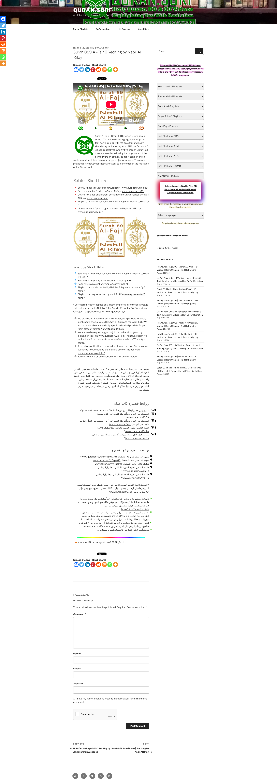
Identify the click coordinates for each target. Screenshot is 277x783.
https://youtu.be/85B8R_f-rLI (108, 542)
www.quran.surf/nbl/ (97, 198)
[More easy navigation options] (110, 128)
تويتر (112, 529)
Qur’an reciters (103, 29)
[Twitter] (81, 69)
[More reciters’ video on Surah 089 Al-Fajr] (95, 128)
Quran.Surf (93, 10)
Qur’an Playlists (80, 29)
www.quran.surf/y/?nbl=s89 (96, 456)
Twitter (117, 356)
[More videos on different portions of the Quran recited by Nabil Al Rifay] (125, 128)
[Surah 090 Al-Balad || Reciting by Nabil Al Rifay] (80, 128)
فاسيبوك (119, 529)
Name (77, 653)
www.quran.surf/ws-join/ (112, 335)
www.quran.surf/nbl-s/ (137, 201)
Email (77, 668)
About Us (142, 29)
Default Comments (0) (83, 600)
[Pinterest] (93, 69)
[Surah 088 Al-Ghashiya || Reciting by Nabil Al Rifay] (141, 128)
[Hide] (1, 69)
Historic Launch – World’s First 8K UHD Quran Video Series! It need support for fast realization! (180, 189)
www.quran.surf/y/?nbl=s (136, 471)
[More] (115, 69)
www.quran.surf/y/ (115, 311)
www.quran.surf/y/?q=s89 (118, 280)
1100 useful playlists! (185, 68)
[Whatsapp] (109, 69)
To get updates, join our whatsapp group (180, 223)
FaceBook (107, 356)
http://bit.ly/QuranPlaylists (110, 329)
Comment (79, 614)
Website (78, 683)
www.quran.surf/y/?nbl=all (114, 284)
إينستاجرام (102, 529)
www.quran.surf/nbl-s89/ (135, 187)
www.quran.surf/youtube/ (91, 353)
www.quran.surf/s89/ (133, 191)
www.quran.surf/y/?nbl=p (135, 478)
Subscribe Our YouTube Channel (172, 235)
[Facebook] (76, 69)
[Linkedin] (87, 69)
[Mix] (104, 69)
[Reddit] (98, 69)
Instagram (131, 356)
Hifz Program (124, 29)
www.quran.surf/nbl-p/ (89, 212)
